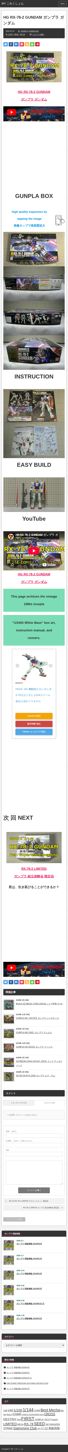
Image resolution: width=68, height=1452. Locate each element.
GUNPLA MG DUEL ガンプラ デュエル (34, 1032)
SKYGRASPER (53, 1424)
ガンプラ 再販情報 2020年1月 (29, 1259)
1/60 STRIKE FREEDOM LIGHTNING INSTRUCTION (27, 1383)
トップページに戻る (14, 1219)
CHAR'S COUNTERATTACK (33, 1415)
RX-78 (22, 34)
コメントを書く (38, 34)
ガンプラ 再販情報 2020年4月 (18, 1389)
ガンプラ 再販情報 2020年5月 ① (30, 1304)
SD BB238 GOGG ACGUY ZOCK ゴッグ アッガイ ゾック (39, 1063)
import (54, 1419)
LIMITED (10, 1424)
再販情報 (54, 1428)
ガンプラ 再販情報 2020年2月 (29, 1318)
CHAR (16, 1414)
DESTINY (10, 1419)
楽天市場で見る (34, 724)
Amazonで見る (34, 716)
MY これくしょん (17, 1449)
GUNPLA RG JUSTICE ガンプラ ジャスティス (37, 1018)
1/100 (18, 1410)
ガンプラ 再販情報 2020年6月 (29, 1244)
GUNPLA (24, 31)
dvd (19, 1419)
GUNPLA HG (34, 31)
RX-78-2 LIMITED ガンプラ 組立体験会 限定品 (41, 1208)
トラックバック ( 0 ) (19, 1103)
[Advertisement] (34, 155)
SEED (39, 1423)
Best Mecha (50, 1410)
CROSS (49, 1414)
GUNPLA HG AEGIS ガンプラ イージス (34, 1047)
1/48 (5, 1410)
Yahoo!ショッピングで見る (34, 732)
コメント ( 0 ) (49, 1103)
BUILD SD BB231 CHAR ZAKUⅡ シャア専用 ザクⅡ (39, 1004)
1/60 (10, 1410)
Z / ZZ (44, 1428)
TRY (39, 1429)
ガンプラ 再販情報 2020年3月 (29, 1274)
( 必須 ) (11, 1131)
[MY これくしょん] (15, 3)
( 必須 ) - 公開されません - (20, 1141)
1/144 (10, 34)
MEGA (20, 1424)
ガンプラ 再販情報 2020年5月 (29, 1289)
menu (62, 4)
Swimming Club (25, 1428)
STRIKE (8, 1428)
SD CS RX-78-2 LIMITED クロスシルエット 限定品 (28, 1201)
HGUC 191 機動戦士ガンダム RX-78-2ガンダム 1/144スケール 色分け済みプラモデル (33, 695)
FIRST (16, 34)
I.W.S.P (47, 1419)
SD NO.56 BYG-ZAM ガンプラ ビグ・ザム (35, 1075)
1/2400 (37, 1410)
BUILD (9, 1415)
